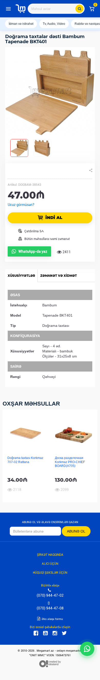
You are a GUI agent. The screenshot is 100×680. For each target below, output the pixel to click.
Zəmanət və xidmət (58, 276)
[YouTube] (45, 633)
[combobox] (56, 9)
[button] (92, 9)
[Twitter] (64, 633)
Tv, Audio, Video (54, 24)
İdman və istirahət (21, 24)
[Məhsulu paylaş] (90, 170)
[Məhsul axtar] (79, 9)
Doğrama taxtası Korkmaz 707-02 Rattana (25, 460)
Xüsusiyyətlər (21, 276)
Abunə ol (76, 531)
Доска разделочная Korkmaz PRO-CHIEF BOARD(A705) (70, 462)
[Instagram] (55, 633)
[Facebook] (36, 633)
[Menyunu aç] (8, 9)
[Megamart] (20, 9)
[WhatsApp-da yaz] (87, 649)
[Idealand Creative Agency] (50, 663)
